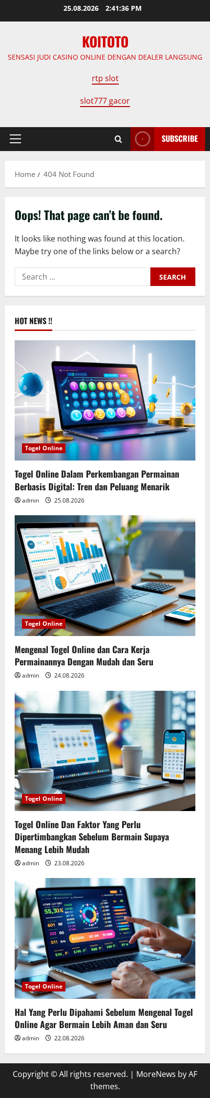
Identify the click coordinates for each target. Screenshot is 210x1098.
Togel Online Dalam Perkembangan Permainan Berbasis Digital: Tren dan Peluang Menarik (97, 479)
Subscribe (180, 138)
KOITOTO (105, 41)
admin (30, 500)
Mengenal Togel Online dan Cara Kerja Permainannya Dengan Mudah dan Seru (84, 655)
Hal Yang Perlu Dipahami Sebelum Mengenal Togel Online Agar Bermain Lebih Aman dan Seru (104, 1018)
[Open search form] (118, 139)
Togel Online (44, 448)
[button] (15, 139)
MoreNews (156, 1074)
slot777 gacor (105, 100)
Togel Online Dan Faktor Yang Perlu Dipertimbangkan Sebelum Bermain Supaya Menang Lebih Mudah (92, 836)
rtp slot (105, 78)
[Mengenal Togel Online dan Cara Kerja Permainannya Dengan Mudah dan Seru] (105, 575)
